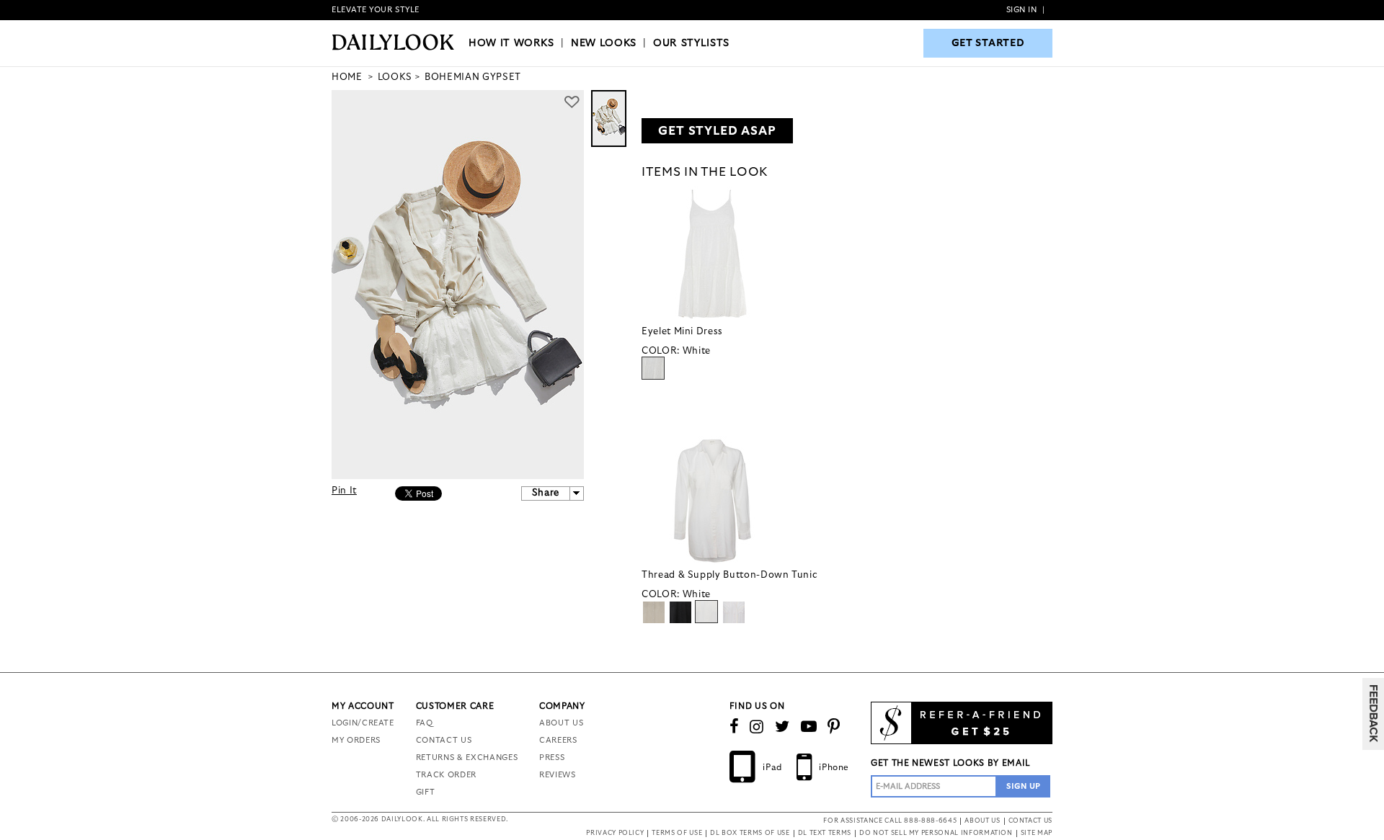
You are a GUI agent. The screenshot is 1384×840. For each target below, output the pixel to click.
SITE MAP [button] (1036, 833)
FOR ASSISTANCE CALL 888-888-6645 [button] (890, 821)
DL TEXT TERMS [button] (824, 833)
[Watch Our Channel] (809, 727)
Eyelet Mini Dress (682, 331)
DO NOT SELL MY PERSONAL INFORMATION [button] (936, 833)
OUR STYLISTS (691, 43)
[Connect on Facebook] (734, 727)
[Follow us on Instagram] (757, 727)
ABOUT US (561, 723)
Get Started (988, 43)
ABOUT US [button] (982, 821)
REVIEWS (557, 775)
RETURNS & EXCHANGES (467, 757)
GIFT (425, 792)
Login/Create (363, 723)
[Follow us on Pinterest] (834, 727)
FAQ (424, 723)
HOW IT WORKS (511, 43)
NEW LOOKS (603, 43)
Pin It (344, 491)
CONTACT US (444, 740)
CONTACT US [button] (1030, 821)
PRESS (551, 757)
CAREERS (558, 740)
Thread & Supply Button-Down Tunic (729, 575)
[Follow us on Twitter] (782, 727)
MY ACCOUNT (363, 706)
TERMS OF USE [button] (677, 833)
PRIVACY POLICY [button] (615, 833)
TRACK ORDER (446, 775)
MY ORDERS (356, 740)
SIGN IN (1021, 10)
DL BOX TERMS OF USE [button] (749, 833)
